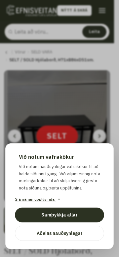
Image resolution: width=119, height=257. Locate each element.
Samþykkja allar (59, 215)
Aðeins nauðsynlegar (60, 233)
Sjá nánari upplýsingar (35, 199)
